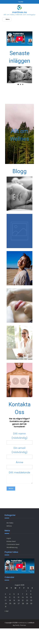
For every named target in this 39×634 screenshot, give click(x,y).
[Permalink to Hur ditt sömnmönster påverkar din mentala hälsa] (19, 75)
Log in (9, 538)
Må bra (9, 526)
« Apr (7, 611)
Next (29, 75)
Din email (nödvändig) (20, 450)
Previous (10, 75)
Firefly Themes (20, 625)
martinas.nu (19, 12)
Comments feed (13, 544)
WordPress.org (12, 547)
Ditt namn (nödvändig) (20, 436)
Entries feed (11, 541)
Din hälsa (10, 523)
